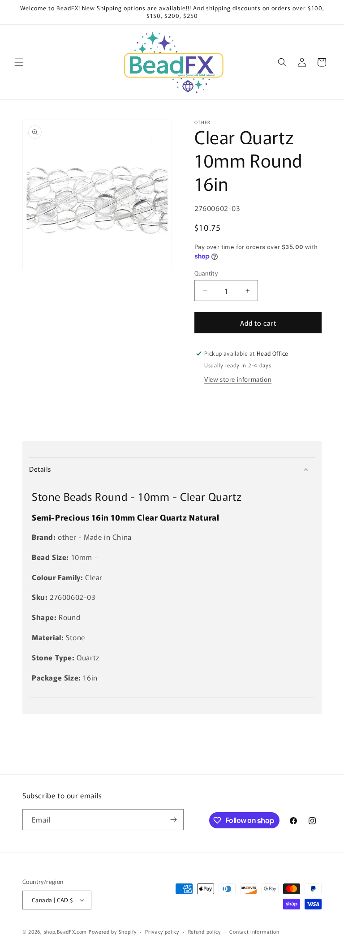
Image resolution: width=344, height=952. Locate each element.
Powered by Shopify (113, 931)
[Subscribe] (173, 819)
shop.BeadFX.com (65, 931)
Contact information (254, 931)
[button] (19, 62)
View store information (237, 379)
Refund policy (204, 931)
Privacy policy (162, 931)
